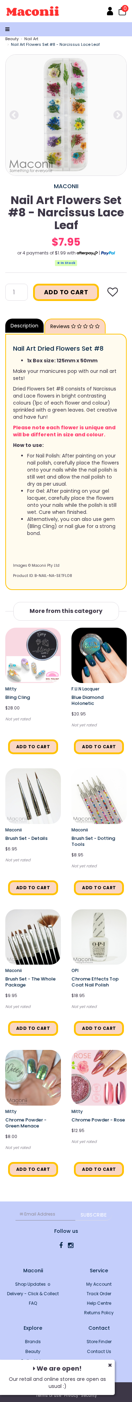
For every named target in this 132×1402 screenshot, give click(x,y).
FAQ (33, 1303)
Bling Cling (17, 697)
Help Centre (99, 1303)
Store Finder (99, 1342)
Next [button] (118, 115)
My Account (99, 1284)
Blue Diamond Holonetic (87, 700)
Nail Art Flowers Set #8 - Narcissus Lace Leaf (55, 44)
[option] (66, 115)
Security (89, 1395)
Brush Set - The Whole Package (30, 982)
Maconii (66, 186)
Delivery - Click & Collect (33, 1294)
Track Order (99, 1294)
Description (24, 325)
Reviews (60, 326)
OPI (74, 970)
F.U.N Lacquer (85, 689)
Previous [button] (14, 115)
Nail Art (31, 39)
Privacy (71, 1395)
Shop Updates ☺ (33, 1284)
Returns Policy (99, 1313)
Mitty (11, 689)
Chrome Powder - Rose (98, 1120)
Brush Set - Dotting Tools (93, 841)
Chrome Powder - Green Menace (25, 1123)
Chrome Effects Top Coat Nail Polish (95, 982)
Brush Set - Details (26, 838)
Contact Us (99, 1351)
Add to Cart (66, 292)
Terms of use (48, 1395)
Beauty (12, 39)
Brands (33, 1342)
